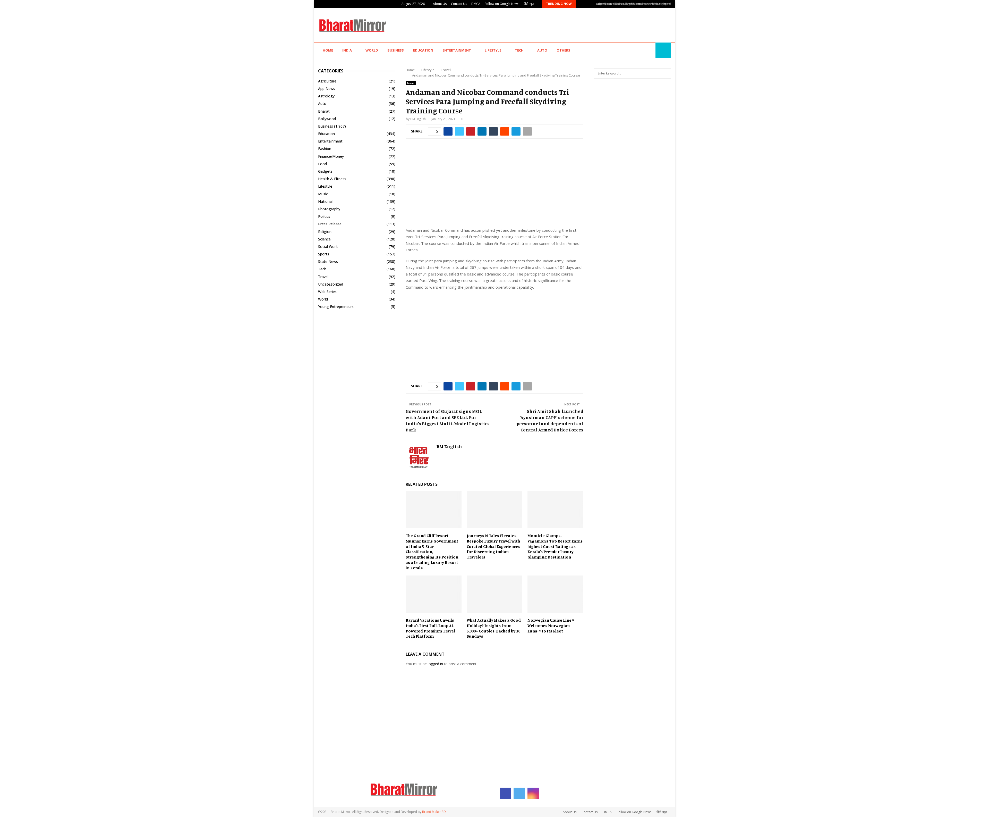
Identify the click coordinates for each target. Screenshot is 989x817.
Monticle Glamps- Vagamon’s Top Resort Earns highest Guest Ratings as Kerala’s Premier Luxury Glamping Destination (555, 546)
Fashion (324, 148)
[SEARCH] (665, 73)
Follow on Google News (502, 4)
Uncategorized (330, 284)
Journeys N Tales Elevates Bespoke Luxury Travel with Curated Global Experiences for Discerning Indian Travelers (493, 546)
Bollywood (327, 118)
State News (328, 261)
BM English (418, 119)
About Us (440, 4)
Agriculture (327, 81)
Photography (329, 208)
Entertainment (456, 50)
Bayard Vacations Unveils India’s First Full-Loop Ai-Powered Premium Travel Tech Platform (430, 628)
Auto (542, 50)
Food (322, 163)
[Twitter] (644, 50)
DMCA (475, 4)
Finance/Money (331, 156)
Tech (519, 50)
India (347, 50)
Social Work (328, 246)
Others (563, 50)
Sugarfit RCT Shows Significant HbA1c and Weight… (630, 4)
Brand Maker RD (434, 812)
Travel (410, 83)
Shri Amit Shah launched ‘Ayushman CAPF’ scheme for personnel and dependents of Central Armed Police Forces (549, 420)
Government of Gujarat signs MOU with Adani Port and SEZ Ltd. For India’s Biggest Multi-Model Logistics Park (448, 420)
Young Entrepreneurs (336, 306)
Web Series (327, 291)
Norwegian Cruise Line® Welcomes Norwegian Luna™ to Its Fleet (550, 625)
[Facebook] (639, 50)
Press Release (330, 223)
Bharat (324, 111)
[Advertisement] (577, 24)
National (325, 201)
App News (326, 88)
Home (328, 50)
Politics (324, 216)
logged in (435, 663)
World (371, 50)
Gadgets (325, 171)
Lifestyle (493, 50)
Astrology (326, 96)
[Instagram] (650, 50)
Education (423, 50)
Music (323, 193)
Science (324, 239)
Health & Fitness (332, 178)
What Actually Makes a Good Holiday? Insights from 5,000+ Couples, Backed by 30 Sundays (494, 628)
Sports (323, 254)
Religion (324, 231)
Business (395, 50)
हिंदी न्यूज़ (529, 4)
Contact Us (459, 4)
